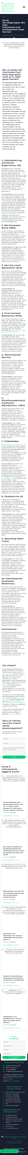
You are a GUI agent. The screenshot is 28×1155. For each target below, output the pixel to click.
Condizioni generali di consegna (14, 1141)
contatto (12, 714)
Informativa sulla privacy (14, 1143)
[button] (24, 7)
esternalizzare (19, 703)
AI (12, 501)
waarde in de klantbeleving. (11, 213)
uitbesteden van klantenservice (14, 444)
